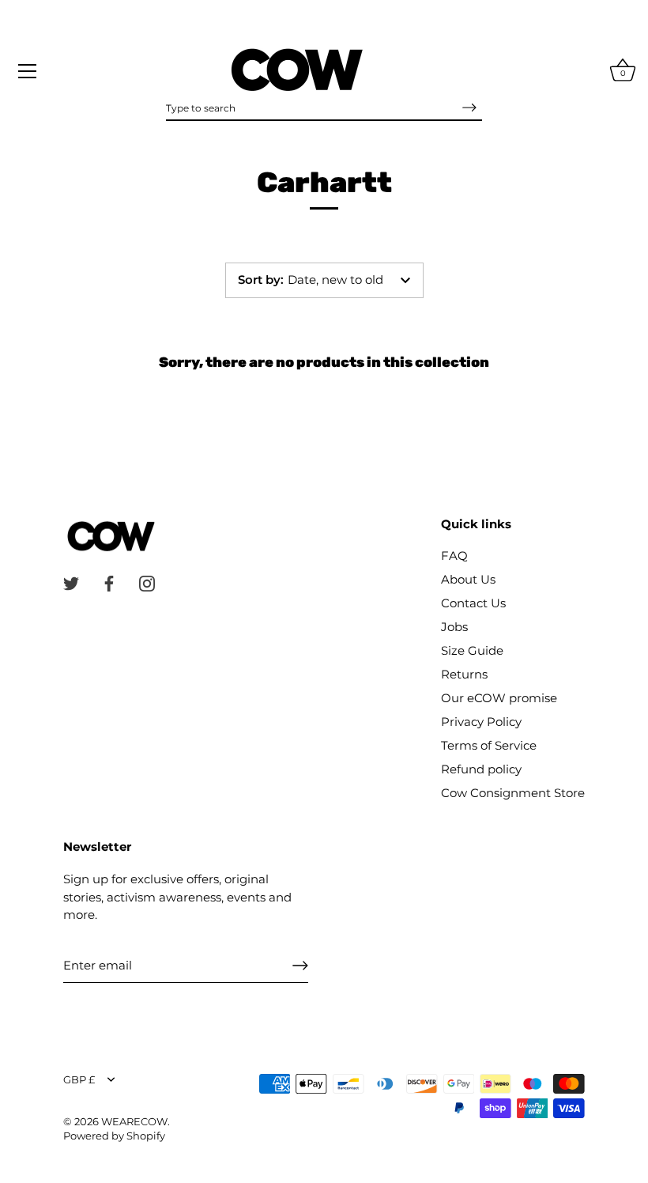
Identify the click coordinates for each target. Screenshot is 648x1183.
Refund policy (481, 769)
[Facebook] (109, 582)
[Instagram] (147, 582)
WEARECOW (134, 1122)
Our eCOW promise (499, 697)
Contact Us (473, 602)
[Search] (469, 107)
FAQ (454, 555)
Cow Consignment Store (513, 792)
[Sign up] (300, 965)
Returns (464, 674)
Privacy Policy (481, 721)
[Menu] (27, 71)
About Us (468, 579)
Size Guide (472, 650)
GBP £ (79, 1080)
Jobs (454, 626)
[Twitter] (71, 582)
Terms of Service (489, 745)
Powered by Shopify (114, 1136)
